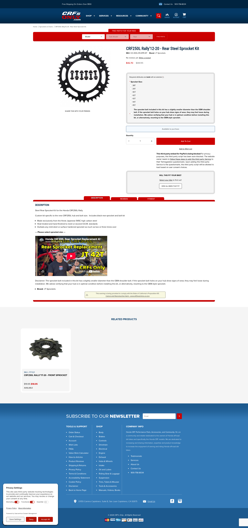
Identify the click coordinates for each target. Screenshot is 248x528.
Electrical (103, 448)
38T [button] (134, 85)
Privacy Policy (75, 469)
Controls (102, 440)
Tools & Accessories (108, 486)
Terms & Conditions (77, 473)
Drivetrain (103, 444)
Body (101, 432)
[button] (240, 512)
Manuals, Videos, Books (109, 490)
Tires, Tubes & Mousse (109, 481)
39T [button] (134, 88)
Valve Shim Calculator (78, 453)
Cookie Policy (75, 481)
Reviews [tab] (124, 199)
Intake (101, 465)
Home (35, 27)
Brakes (102, 436)
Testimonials (136, 456)
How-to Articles (76, 457)
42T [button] (134, 95)
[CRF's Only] (71, 15)
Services (134, 460)
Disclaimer (73, 486)
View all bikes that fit (170, 186)
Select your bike (166, 180)
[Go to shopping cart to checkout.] (124, 520)
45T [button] (134, 105)
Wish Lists (73, 444)
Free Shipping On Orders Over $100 (76, 4)
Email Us (151, 501)
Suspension (104, 477)
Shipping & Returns (77, 465)
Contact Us (168, 4)
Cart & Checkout (76, 436)
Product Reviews (76, 461)
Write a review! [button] (145, 57)
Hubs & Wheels (106, 461)
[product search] (158, 15)
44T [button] (134, 102)
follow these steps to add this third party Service (190, 159)
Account (72, 440)
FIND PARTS (161, 36)
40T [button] (134, 92)
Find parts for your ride (124, 31)
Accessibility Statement (79, 477)
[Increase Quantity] (151, 141)
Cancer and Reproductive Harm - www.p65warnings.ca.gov (128, 296)
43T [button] (134, 98)
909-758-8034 (180, 4)
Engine (102, 453)
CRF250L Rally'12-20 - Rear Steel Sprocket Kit (70, 27)
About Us (135, 464)
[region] (38, 76)
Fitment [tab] (151, 199)
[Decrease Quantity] (128, 141)
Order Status (74, 432)
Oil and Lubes (105, 469)
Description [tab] (97, 198)
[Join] (179, 416)
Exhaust (102, 457)
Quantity (129, 135)
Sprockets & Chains (46, 27)
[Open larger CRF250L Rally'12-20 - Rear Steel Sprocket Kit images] (84, 77)
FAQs (71, 448)
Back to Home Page (77, 490)
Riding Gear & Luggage (109, 473)
